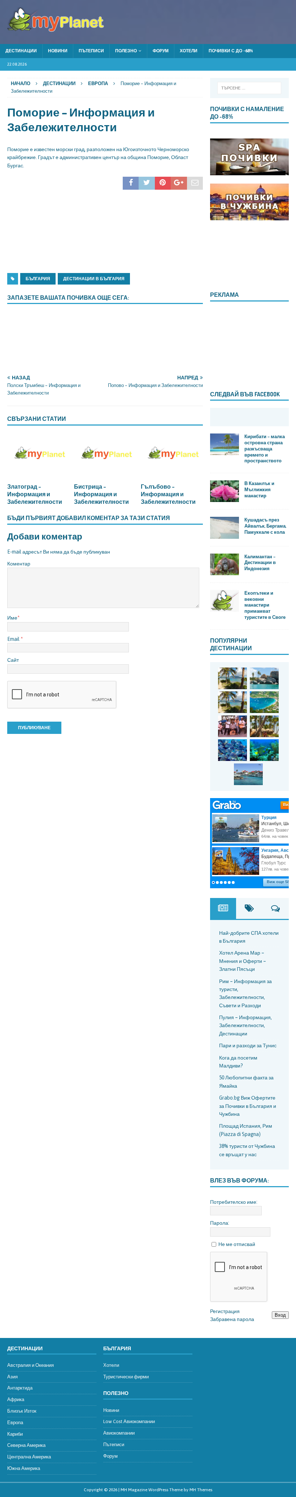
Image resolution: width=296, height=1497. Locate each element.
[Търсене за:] (249, 88)
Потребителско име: (233, 1202)
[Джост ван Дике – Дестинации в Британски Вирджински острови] (232, 702)
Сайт (13, 660)
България (38, 278)
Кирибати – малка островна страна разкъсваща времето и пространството (264, 448)
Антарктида (19, 1388)
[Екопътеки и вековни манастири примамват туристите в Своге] (224, 601)
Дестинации (21, 50)
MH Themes (201, 1489)
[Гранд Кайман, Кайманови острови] (248, 774)
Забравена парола (232, 1319)
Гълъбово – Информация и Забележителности (168, 494)
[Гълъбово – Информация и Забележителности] (172, 456)
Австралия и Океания (30, 1365)
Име (12, 618)
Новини (58, 50)
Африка (15, 1399)
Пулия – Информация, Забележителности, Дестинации (245, 1025)
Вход (280, 1315)
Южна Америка (23, 1468)
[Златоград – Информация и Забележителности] (38, 456)
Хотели (188, 50)
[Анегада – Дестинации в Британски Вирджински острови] (264, 678)
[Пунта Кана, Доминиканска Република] (264, 726)
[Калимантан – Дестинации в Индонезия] (224, 564)
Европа (15, 1422)
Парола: (219, 1223)
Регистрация (225, 1311)
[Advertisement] (61, 222)
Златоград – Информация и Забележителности (34, 494)
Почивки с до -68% (231, 50)
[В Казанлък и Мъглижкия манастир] (224, 491)
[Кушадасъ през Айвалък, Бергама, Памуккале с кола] (224, 527)
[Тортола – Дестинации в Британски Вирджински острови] (264, 702)
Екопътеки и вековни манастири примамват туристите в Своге (265, 605)
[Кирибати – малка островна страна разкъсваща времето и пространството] (224, 444)
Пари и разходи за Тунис (248, 1045)
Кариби (15, 1434)
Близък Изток (21, 1411)
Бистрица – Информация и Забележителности (101, 494)
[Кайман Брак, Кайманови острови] (264, 750)
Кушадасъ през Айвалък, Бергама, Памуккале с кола (265, 526)
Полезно (126, 50)
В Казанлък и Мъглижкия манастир (259, 489)
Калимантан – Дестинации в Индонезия (260, 563)
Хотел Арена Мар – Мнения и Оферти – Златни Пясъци (242, 961)
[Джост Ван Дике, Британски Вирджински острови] (232, 678)
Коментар (18, 564)
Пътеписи (91, 50)
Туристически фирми (126, 1376)
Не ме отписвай (236, 1244)
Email (14, 639)
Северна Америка (26, 1445)
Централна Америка (29, 1456)
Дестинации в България (94, 278)
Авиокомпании (119, 1433)
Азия (12, 1376)
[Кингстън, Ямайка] (232, 726)
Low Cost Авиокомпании (129, 1421)
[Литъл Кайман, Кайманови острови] (232, 750)
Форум (161, 50)
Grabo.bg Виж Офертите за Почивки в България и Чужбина (247, 1106)
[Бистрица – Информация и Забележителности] (105, 456)
